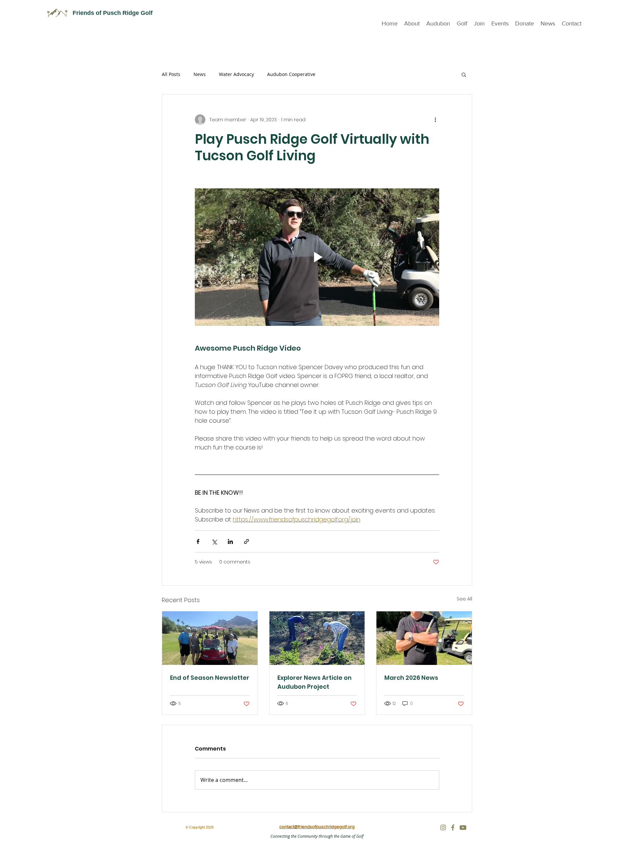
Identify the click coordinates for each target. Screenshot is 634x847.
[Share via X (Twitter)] (214, 541)
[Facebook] (453, 827)
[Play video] (317, 257)
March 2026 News (411, 678)
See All (464, 599)
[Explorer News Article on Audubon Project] (317, 638)
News (200, 74)
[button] (500, 24)
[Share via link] (246, 541)
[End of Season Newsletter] (210, 638)
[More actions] (435, 120)
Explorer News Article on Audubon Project (314, 682)
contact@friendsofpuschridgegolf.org (317, 826)
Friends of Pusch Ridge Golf (113, 13)
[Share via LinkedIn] (230, 541)
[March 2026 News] (424, 638)
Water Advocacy (236, 74)
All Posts (171, 74)
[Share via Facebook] (198, 541)
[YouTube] (463, 827)
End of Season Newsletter (209, 678)
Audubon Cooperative (291, 74)
